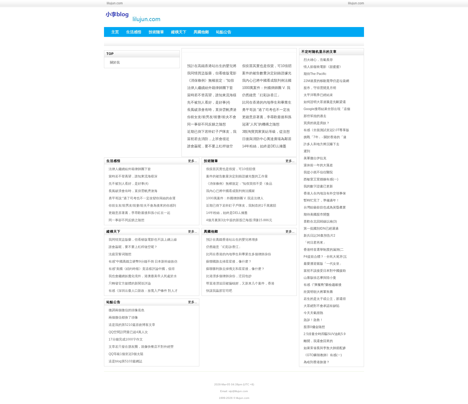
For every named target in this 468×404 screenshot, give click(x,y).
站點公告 (113, 302)
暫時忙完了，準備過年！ (321, 200)
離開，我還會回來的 (318, 341)
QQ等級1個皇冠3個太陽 (126, 354)
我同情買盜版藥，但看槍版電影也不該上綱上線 (143, 239)
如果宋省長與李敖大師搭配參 (325, 348)
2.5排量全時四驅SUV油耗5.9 (325, 334)
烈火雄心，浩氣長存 (318, 60)
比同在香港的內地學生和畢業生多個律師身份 (238, 254)
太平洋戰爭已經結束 (318, 95)
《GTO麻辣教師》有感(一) (323, 355)
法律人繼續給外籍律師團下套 (210, 88)
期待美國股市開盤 (317, 214)
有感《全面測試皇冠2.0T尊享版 (326, 130)
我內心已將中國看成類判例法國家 (230, 191)
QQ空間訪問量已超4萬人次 (128, 332)
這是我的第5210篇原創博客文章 (132, 325)
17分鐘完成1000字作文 (126, 339)
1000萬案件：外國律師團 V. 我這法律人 (235, 198)
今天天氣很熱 (313, 313)
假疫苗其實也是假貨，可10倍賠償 (230, 169)
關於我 (115, 62)
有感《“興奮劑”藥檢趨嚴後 (323, 285)
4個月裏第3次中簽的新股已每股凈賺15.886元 (239, 220)
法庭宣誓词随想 (120, 254)
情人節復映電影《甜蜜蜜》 (323, 67)
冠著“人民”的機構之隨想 (261, 124)
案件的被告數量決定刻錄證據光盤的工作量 (237, 176)
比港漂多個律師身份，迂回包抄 (229, 276)
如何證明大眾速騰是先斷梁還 (325, 102)
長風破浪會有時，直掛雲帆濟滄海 (133, 191)
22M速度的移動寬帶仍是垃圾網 (326, 81)
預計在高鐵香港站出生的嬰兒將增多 (232, 239)
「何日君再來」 (315, 242)
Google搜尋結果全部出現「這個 (327, 109)
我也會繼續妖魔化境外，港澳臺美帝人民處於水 (143, 276)
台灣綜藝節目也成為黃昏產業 (325, 207)
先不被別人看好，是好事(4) (208, 102)
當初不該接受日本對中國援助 (325, 271)
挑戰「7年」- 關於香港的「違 (325, 137)
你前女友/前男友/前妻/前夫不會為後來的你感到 (142, 205)
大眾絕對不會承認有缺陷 (321, 306)
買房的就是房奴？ (317, 123)
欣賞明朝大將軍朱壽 (318, 292)
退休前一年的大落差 (318, 165)
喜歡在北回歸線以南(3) (320, 221)
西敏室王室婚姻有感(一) (321, 179)
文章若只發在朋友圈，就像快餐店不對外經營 (141, 347)
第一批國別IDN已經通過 (321, 228)
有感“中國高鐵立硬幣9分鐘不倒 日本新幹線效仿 (143, 261)
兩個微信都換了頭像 (123, 317)
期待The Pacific (315, 74)
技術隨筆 (211, 161)
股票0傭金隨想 (314, 327)
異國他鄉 (211, 231)
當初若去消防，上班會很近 (208, 139)
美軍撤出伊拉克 (315, 158)
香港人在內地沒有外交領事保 (325, 193)
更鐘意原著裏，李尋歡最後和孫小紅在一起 (139, 213)
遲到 (307, 151)
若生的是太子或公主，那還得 (325, 299)
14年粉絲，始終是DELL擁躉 (264, 146)
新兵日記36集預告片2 (319, 235)
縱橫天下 (113, 231)
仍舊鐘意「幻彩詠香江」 (261, 95)
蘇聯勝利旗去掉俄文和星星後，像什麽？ (235, 269)
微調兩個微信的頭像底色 (126, 310)
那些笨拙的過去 (315, 116)
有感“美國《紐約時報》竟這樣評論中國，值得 (142, 269)
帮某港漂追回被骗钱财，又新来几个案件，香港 (240, 283)
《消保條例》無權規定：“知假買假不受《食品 (239, 184)
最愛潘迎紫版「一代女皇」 (323, 264)
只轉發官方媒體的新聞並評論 (130, 283)
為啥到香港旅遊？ (317, 362)
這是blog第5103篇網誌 (125, 361)
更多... (192, 161)
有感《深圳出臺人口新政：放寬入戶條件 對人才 (143, 291)
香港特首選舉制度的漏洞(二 (324, 249)
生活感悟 (113, 161)
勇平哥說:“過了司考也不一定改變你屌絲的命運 (142, 198)
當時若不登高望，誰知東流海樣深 (133, 176)
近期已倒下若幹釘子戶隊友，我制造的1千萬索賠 (241, 205)
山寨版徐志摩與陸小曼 (320, 278)
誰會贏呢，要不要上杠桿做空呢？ (133, 247)
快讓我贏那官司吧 (219, 291)
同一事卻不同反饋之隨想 (206, 124)
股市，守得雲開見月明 (320, 88)
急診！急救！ (313, 320)
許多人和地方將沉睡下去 (321, 144)
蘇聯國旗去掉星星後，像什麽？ (229, 261)
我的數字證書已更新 (318, 186)
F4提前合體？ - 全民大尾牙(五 (325, 257)
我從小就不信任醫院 (318, 172)
